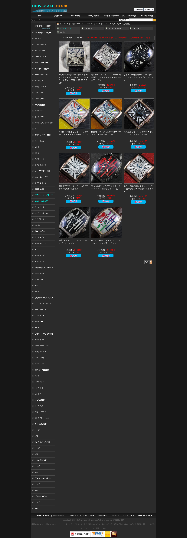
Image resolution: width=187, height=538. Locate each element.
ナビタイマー (39, 340)
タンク (37, 376)
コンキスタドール (41, 213)
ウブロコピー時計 (129, 16)
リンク (37, 147)
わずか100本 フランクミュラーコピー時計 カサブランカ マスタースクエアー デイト (106, 77)
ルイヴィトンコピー (44, 442)
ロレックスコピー (43, 32)
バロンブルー (39, 382)
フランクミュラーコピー (95, 24)
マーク (37, 249)
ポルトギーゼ (39, 255)
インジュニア (39, 261)
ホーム (40, 16)
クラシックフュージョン (44, 123)
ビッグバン (39, 111)
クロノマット (39, 358)
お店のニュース (128, 516)
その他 (38, 225)
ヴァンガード (39, 207)
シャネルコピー (42, 424)
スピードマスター (41, 412)
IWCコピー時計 (147, 16)
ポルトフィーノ (40, 243)
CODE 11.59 (39, 189)
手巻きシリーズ (40, 87)
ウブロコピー (41, 105)
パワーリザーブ (40, 99)
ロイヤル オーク (41, 183)
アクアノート (39, 273)
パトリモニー (39, 316)
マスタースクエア (41, 201)
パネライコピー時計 (111, 16)
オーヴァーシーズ (41, 309)
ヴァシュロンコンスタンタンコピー (81, 516)
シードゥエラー (40, 56)
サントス (38, 394)
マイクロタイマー (41, 165)
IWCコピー (40, 231)
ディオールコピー (43, 478)
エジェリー (39, 322)
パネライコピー (42, 68)
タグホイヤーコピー (44, 135)
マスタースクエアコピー (71, 37)
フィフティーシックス (43, 303)
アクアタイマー (40, 237)
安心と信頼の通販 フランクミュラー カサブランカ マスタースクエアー (138, 189)
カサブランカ (39, 219)
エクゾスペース (40, 352)
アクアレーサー (40, 159)
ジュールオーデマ (41, 177)
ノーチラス (39, 285)
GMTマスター (40, 50)
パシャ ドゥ (39, 388)
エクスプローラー (41, 63)
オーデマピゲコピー (44, 171)
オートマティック (41, 75)
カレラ (37, 153)
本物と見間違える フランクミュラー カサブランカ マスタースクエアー (74, 134)
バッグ (37, 430)
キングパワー (39, 117)
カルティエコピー (43, 370)
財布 (36, 436)
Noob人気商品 (93, 16)
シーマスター (39, 406)
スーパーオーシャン (42, 346)
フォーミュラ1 (40, 141)
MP (36, 129)
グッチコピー (41, 496)
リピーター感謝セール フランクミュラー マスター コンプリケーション (138, 77)
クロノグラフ (39, 93)
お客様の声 (58, 16)
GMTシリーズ (40, 81)
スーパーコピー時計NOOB (70, 24)
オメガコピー (41, 400)
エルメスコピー (42, 460)
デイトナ (38, 38)
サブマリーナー (40, 44)
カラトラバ (39, 279)
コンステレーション (42, 418)
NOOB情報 (75, 16)
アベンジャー (39, 364)
